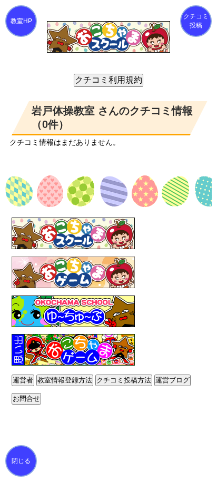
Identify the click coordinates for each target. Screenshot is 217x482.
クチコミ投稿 (196, 21)
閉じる (21, 461)
